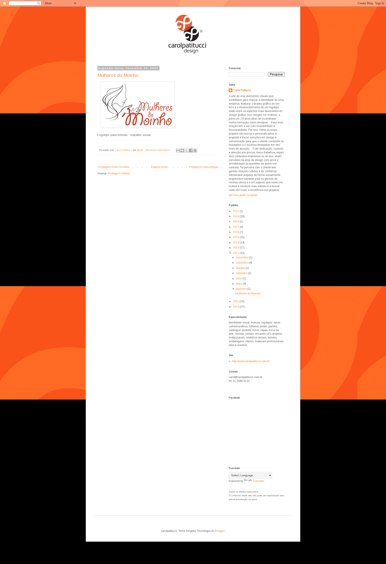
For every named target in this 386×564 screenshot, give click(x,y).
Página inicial (159, 167)
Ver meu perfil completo (243, 195)
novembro (242, 262)
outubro (241, 268)
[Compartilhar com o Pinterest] (195, 150)
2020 (236, 216)
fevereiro (241, 288)
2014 (236, 242)
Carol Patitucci (242, 90)
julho (239, 278)
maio (239, 283)
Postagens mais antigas (203, 167)
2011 (236, 301)
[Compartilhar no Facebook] (191, 150)
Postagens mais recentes (114, 167)
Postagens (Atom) (119, 173)
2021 (236, 211)
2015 (236, 237)
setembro (242, 273)
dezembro (242, 257)
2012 (236, 253)
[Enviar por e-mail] (178, 150)
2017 (236, 226)
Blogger (219, 530)
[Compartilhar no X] (186, 150)
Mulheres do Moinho (117, 75)
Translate (258, 481)
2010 (236, 306)
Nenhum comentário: (158, 150)
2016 (236, 232)
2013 (236, 247)
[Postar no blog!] (182, 150)
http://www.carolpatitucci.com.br (251, 361)
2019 (236, 221)
